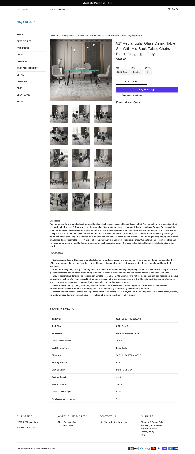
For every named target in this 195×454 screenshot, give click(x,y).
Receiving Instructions (151, 425)
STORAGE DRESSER (27, 68)
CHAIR (20, 55)
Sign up (62, 9)
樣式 (133, 68)
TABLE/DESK (23, 48)
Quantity (148, 68)
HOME (20, 34)
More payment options (132, 95)
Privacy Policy (147, 432)
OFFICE (20, 75)
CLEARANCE (23, 95)
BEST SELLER (24, 41)
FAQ (143, 435)
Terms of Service (149, 428)
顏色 (117, 68)
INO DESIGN (35, 448)
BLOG (20, 101)
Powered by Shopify (48, 448)
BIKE (19, 88)
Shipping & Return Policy (152, 422)
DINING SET (23, 61)
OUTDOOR (22, 81)
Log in (53, 9)
